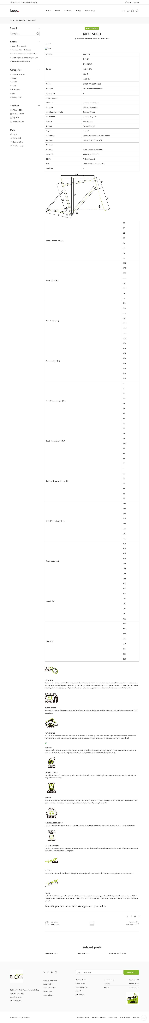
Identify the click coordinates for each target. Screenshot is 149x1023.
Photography (16, 89)
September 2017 (18, 114)
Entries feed (17, 138)
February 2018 (18, 110)
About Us (136, 1017)
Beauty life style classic (19, 46)
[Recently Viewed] (143, 1017)
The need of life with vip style (21, 50)
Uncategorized (21, 20)
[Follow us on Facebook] (48, 972)
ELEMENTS (67, 11)
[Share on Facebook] (131, 916)
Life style (14, 82)
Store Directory (125, 1017)
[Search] (137, 10)
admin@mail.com (15, 997)
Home (12, 20)
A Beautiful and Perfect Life (21, 61)
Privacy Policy (47, 984)
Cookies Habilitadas (117, 953)
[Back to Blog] (92, 923)
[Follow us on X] (44, 972)
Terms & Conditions (98, 1017)
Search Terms (47, 991)
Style (13, 93)
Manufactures (80, 994)
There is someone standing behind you (25, 54)
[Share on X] (127, 916)
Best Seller (79, 991)
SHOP (57, 11)
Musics (14, 85)
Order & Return (48, 995)
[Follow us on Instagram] (56, 972)
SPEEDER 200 (51, 953)
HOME (48, 11)
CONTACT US (90, 11)
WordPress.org (18, 146)
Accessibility (112, 1017)
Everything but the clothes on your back (25, 57)
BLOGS (78, 11)
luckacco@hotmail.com (84, 38)
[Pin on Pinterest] (135, 916)
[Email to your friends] (139, 916)
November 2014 (18, 121)
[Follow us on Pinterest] (52, 972)
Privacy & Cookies (83, 1017)
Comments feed (18, 142)
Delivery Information (50, 980)
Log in (15, 134)
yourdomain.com (15, 1000)
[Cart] (123, 10)
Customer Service (81, 980)
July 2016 (16, 117)
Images (14, 78)
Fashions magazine (18, 74)
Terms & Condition (49, 988)
